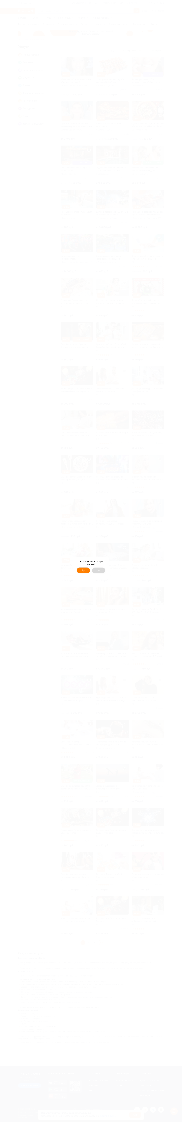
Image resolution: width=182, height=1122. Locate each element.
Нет (99, 570)
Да (83, 570)
